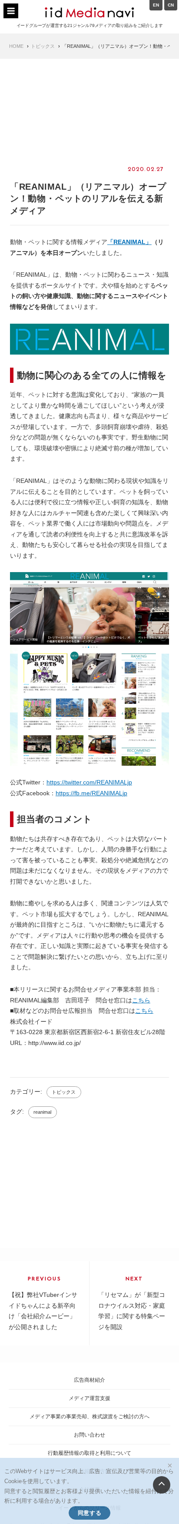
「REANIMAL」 (129, 241)
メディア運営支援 (89, 1398)
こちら (141, 1000)
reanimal (42, 1112)
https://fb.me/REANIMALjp (91, 793)
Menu (10, 10)
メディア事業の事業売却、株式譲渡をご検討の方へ (89, 1416)
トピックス (64, 1092)
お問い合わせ (89, 1435)
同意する (89, 1513)
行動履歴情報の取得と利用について (89, 1453)
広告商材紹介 (89, 1380)
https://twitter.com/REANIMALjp (89, 782)
